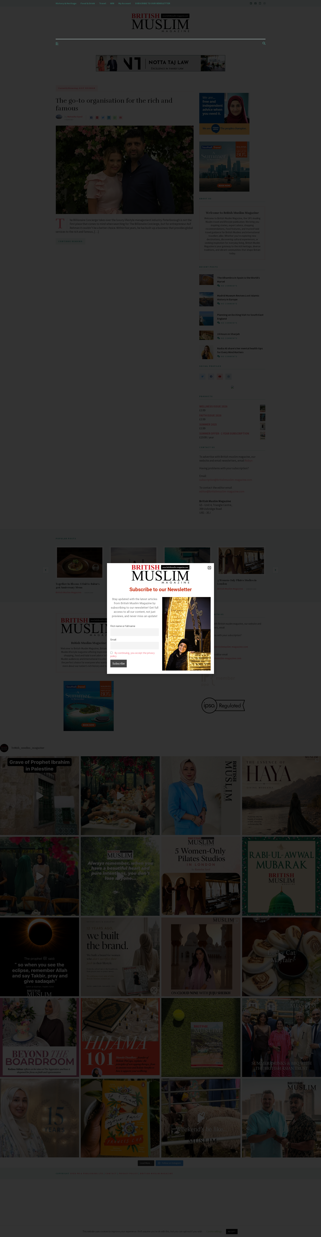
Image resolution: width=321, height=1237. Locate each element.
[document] (160, 618)
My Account (124, 3)
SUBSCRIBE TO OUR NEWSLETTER (152, 3)
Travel (102, 3)
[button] (209, 567)
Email (113, 639)
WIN (112, 3)
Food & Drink (88, 3)
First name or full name (122, 626)
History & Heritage (66, 3)
